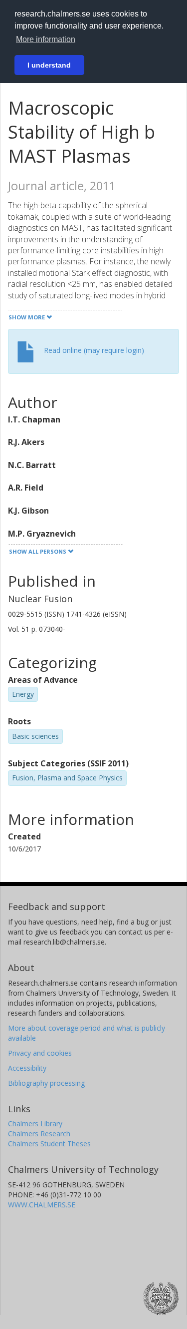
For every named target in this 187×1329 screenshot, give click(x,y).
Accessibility (27, 1068)
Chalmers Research (39, 1133)
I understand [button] (49, 65)
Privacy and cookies (40, 1053)
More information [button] (45, 39)
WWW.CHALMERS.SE (41, 1204)
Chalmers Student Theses (49, 1143)
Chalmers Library (35, 1123)
